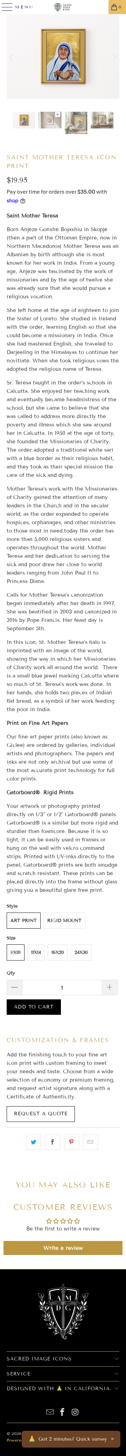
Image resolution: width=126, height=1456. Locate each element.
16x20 (57, 952)
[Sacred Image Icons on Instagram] (75, 1412)
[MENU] (4, 7)
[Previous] (12, 57)
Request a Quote (41, 1114)
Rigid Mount (64, 920)
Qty (11, 973)
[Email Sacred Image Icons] (50, 1412)
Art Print (23, 920)
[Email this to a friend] (90, 1142)
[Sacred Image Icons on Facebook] (62, 1412)
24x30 (81, 952)
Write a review (63, 1247)
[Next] (114, 57)
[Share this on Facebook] (52, 1142)
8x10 (15, 952)
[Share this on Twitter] (33, 1142)
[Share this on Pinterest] (71, 1142)
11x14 (36, 952)
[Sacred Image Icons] (62, 7)
